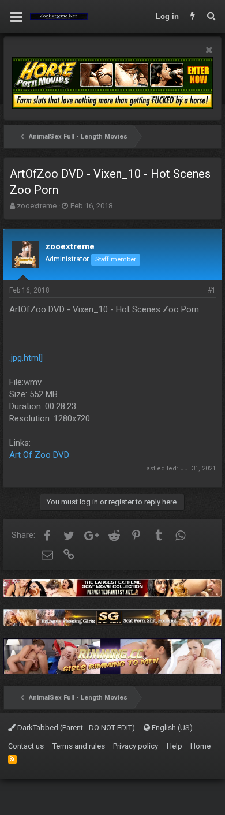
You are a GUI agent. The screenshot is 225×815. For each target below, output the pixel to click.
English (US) (171, 727)
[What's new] (193, 16)
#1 (212, 290)
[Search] (211, 16)
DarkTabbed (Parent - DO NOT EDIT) (75, 727)
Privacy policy (135, 746)
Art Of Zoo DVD (39, 455)
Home (200, 746)
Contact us (26, 746)
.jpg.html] (27, 358)
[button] (16, 16)
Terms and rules (78, 746)
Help (174, 746)
